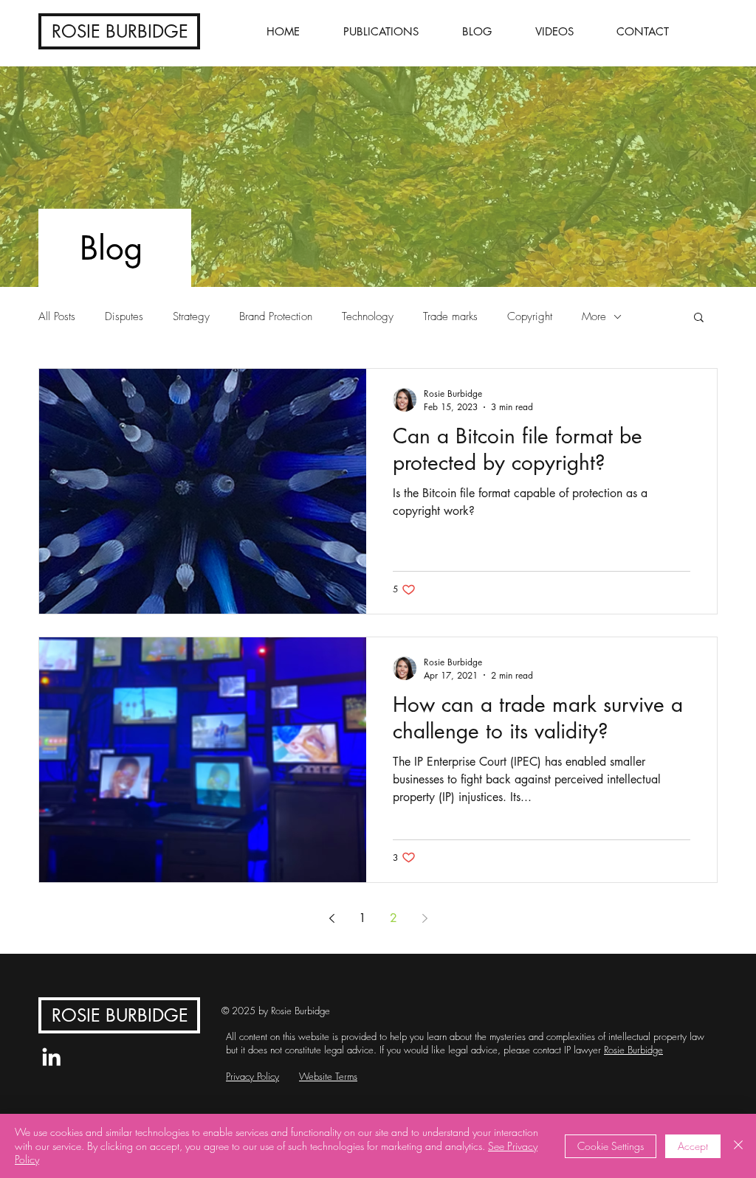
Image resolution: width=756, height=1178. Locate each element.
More (594, 316)
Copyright (529, 316)
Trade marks (450, 316)
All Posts (56, 316)
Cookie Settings (610, 1146)
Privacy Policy (252, 1076)
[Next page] (424, 918)
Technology (368, 316)
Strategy (191, 316)
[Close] (738, 1146)
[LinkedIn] (51, 1057)
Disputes (124, 316)
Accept (693, 1146)
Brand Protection (275, 316)
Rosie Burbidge (633, 1049)
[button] (699, 318)
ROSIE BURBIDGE (120, 31)
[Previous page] (331, 918)
